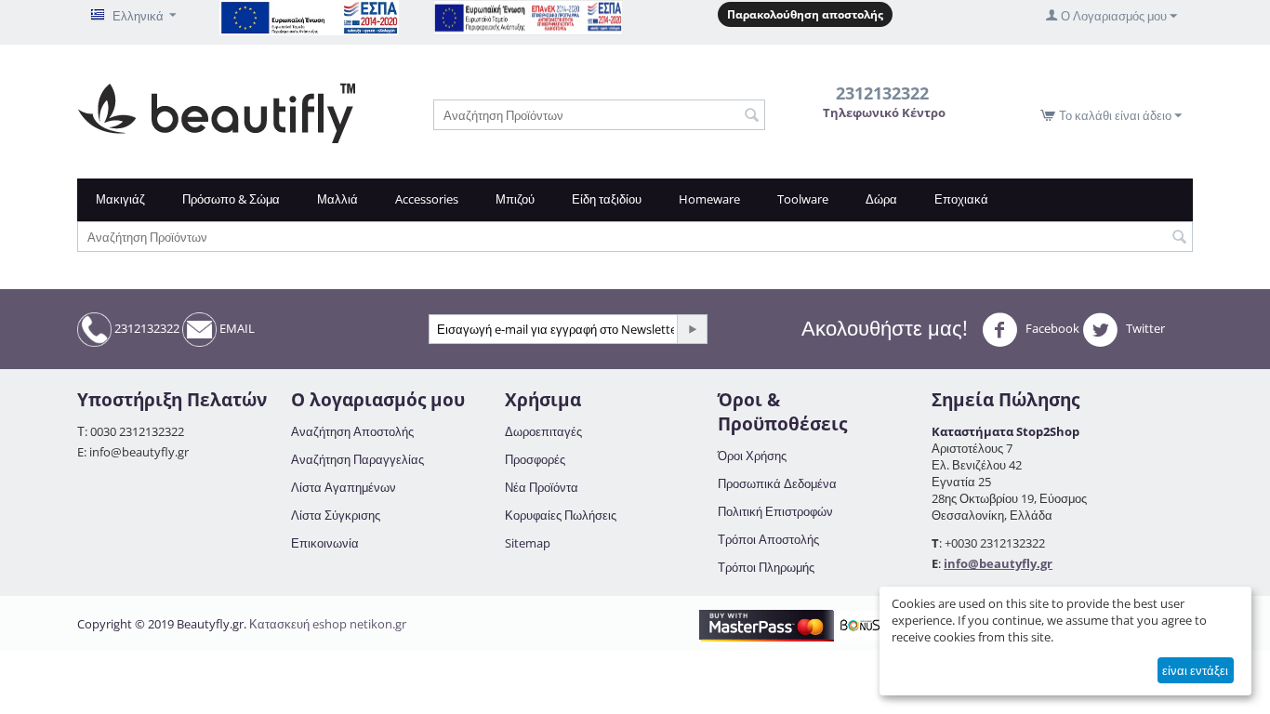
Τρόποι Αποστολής (768, 539)
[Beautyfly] (216, 111)
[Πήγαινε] (692, 329)
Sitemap (527, 543)
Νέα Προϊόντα (541, 487)
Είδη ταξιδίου (607, 199)
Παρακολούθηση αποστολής (805, 14)
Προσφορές (535, 459)
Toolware (802, 199)
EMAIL (236, 328)
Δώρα (881, 199)
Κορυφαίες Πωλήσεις (560, 515)
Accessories (426, 199)
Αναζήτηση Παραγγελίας (357, 459)
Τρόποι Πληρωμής (766, 567)
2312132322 (145, 328)
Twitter (1144, 328)
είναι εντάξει (1195, 670)
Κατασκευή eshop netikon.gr (327, 623)
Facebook (1051, 328)
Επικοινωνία (325, 543)
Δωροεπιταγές (543, 431)
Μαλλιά (337, 199)
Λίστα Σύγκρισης (335, 515)
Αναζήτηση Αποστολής (352, 431)
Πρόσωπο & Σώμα (231, 199)
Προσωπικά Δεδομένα (777, 483)
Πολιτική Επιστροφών (775, 511)
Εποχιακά (961, 199)
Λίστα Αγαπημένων (343, 487)
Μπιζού (515, 199)
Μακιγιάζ (120, 199)
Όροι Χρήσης (752, 455)
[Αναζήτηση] (751, 116)
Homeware (709, 199)
